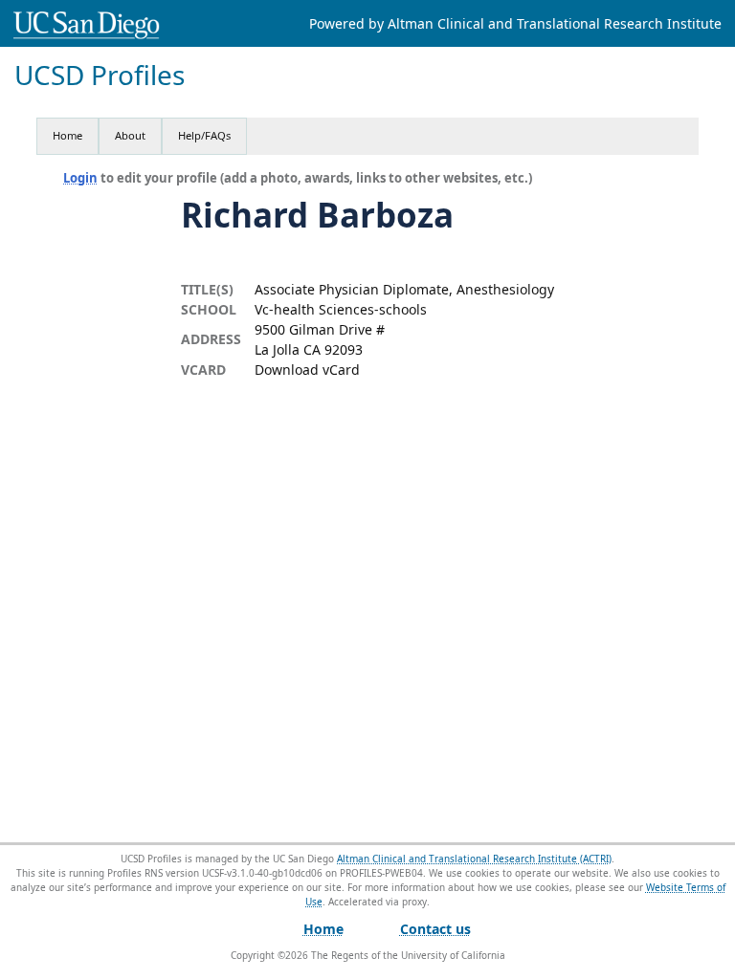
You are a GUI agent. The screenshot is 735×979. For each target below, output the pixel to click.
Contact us (435, 929)
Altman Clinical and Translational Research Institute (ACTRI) (474, 858)
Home (67, 135)
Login (80, 177)
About (130, 135)
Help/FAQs (204, 135)
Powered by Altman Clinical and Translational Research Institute (515, 23)
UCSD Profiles (99, 75)
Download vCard (307, 369)
